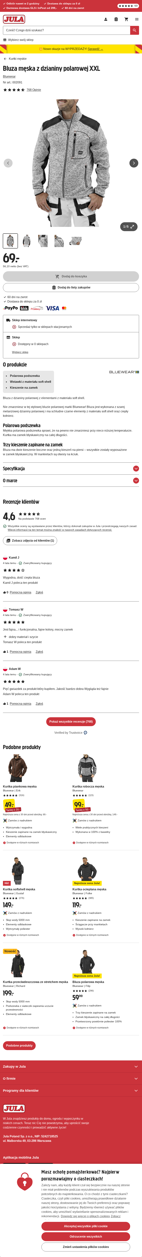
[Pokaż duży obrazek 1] (71, 163)
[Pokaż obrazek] (10, 241)
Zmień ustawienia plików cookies (86, 1246)
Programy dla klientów (20, 1090)
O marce (10, 480)
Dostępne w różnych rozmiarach (23, 842)
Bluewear (9, 76)
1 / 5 (126, 226)
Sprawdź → (95, 48)
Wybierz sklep (20, 352)
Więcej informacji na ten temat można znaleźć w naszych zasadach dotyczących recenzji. (60, 529)
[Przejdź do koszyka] (126, 19)
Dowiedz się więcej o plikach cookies (85, 1216)
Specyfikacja (14, 468)
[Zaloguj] (105, 19)
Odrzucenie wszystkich (86, 1236)
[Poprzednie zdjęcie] (8, 163)
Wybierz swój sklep (20, 39)
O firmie (9, 1078)
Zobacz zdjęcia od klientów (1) (33, 540)
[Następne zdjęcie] (133, 163)
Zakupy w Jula (14, 1066)
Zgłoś (39, 592)
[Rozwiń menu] (136, 19)
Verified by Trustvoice (68, 732)
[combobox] (71, 30)
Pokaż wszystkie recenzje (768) (71, 721)
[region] (71, 1210)
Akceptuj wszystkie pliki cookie (86, 1226)
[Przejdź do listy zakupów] (116, 19)
